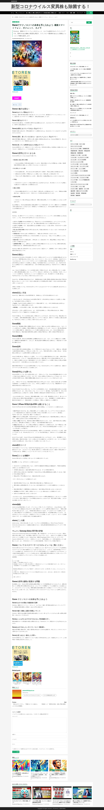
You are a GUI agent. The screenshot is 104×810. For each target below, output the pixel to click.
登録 (71, 249)
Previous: (25, 704)
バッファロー (74, 177)
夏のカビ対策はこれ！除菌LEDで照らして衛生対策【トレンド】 (82, 801)
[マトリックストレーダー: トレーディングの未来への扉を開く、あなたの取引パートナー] (39, 765)
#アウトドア (74, 144)
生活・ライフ (62, 12)
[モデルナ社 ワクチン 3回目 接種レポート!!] (21, 793)
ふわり (84, 155)
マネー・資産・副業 (70, 12)
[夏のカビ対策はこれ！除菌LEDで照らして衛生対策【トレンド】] (82, 793)
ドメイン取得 (74, 171)
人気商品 (17, 21)
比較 (73, 193)
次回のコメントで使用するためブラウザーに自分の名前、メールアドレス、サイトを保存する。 (34, 749)
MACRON (80, 153)
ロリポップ (74, 188)
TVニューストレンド (20, 12)
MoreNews (63, 808)
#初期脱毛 (86, 148)
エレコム (73, 159)
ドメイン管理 (84, 171)
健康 (81, 188)
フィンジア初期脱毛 (54, 769)
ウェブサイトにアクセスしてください (32, 695)
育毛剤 (83, 193)
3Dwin (81, 150)
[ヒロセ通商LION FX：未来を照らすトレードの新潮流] (21, 765)
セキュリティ (74, 166)
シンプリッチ (74, 164)
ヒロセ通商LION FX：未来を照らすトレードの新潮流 (20, 773)
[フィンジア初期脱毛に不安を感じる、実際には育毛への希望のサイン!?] (58, 765)
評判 (72, 195)
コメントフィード (74, 256)
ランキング (74, 186)
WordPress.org (73, 259)
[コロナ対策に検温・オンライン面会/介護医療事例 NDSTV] (41, 793)
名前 (13, 734)
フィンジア (74, 179)
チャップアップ (84, 166)
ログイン (72, 251)
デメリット (74, 168)
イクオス (73, 157)
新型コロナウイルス (82, 191)
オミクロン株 (82, 159)
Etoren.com (15, 91)
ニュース (74, 173)
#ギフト (82, 144)
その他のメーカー (75, 155)
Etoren (14, 21)
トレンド (82, 168)
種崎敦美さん (73, 117)
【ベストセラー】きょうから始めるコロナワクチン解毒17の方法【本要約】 (62, 801)
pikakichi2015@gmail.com (18, 38)
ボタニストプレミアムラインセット (79, 184)
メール (14, 739)
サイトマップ (80, 12)
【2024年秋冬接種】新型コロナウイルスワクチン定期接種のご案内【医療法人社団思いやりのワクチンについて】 (80, 83)
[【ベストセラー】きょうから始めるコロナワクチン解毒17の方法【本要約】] (62, 793)
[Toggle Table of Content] (19, 104)
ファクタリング (84, 177)
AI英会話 (87, 150)
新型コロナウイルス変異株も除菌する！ (50, 6)
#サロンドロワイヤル (76, 146)
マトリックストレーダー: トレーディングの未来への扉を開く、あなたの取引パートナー (39, 774)
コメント (14, 716)
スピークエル (83, 164)
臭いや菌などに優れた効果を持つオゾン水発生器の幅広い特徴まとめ (41, 12)
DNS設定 (73, 153)
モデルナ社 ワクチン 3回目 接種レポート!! (79, 66)
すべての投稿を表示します (49, 695)
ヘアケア (73, 182)
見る (91, 12)
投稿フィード (73, 254)
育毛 (78, 193)
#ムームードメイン (76, 148)
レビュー (81, 186)
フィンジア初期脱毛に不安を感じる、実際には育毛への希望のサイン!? (57, 774)
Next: (54, 703)
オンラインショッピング (77, 162)
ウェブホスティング (83, 157)
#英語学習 (74, 150)
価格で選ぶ (72, 93)
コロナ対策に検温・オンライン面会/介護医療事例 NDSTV (41, 801)
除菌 (78, 195)
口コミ (86, 188)
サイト (13, 744)
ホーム (12, 12)
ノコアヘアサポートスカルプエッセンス (80, 175)
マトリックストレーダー (36, 769)
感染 (73, 191)
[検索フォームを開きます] (84, 13)
